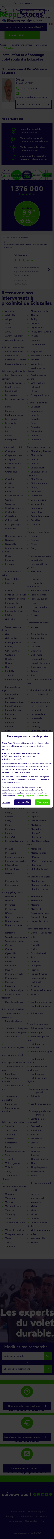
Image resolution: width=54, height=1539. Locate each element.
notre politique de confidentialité (32, 795)
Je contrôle (22, 802)
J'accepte (42, 802)
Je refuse (6, 802)
